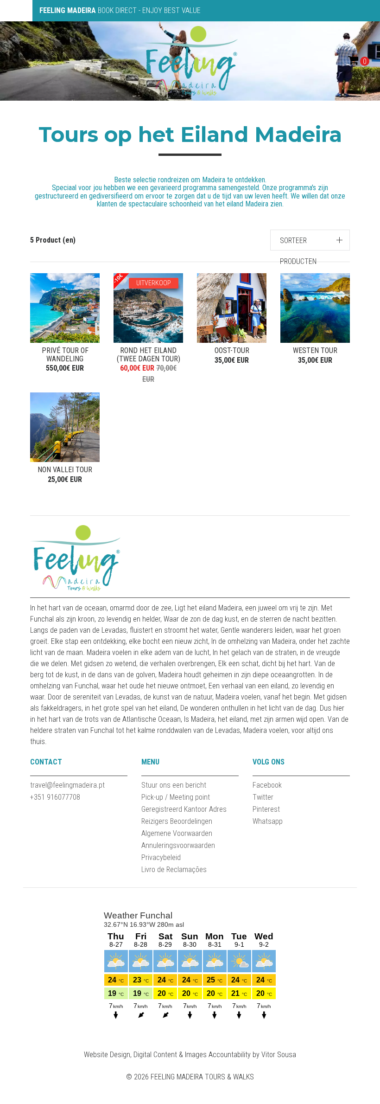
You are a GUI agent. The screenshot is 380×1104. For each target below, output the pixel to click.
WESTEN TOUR (315, 350)
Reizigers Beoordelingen (176, 821)
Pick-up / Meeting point (175, 797)
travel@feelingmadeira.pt (67, 785)
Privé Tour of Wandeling (65, 354)
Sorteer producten (298, 251)
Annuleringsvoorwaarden (178, 845)
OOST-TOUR (232, 350)
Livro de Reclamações (174, 869)
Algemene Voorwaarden (176, 833)
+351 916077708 (55, 797)
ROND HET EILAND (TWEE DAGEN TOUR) (148, 354)
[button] (310, 240)
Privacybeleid (161, 857)
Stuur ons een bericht (173, 785)
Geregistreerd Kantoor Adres (184, 809)
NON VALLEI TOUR (65, 469)
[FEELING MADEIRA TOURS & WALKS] (190, 60)
